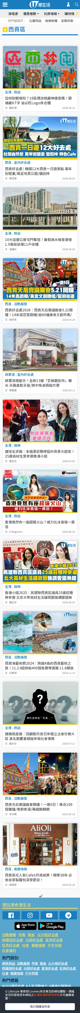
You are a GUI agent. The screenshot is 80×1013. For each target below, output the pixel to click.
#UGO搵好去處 (13, 985)
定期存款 (67, 20)
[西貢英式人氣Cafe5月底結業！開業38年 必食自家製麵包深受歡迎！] (40, 844)
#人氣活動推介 (37, 985)
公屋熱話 (35, 20)
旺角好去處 (10, 945)
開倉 (31, 934)
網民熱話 (8, 963)
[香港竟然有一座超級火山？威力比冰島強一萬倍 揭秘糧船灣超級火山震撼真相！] (40, 491)
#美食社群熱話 (60, 985)
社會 (25, 945)
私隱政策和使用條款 (47, 995)
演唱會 (13, 13)
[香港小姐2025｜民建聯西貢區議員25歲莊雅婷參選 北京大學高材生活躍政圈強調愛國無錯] (40, 562)
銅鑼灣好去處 (12, 939)
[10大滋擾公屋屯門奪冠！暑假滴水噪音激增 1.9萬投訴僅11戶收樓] (40, 208)
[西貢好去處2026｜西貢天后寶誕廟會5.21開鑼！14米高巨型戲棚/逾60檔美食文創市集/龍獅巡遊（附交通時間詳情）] (40, 279)
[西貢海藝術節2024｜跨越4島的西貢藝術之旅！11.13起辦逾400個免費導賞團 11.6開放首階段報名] (40, 632)
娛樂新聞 (51, 20)
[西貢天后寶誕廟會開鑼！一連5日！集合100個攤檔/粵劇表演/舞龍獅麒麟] (40, 774)
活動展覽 (9, 934)
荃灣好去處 (54, 939)
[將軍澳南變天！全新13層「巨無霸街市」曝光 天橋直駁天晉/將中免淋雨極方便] (40, 350)
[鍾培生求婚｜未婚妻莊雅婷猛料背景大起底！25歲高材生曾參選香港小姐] (40, 421)
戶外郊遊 (55, 945)
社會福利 (9, 950)
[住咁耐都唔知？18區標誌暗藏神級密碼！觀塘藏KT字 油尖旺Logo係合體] (40, 67)
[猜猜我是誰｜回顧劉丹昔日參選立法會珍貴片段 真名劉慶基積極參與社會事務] (40, 703)
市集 (21, 934)
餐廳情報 (38, 945)
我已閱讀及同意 (40, 1006)
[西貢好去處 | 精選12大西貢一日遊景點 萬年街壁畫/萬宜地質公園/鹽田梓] (40, 138)
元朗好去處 (34, 939)
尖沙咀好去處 (47, 934)
